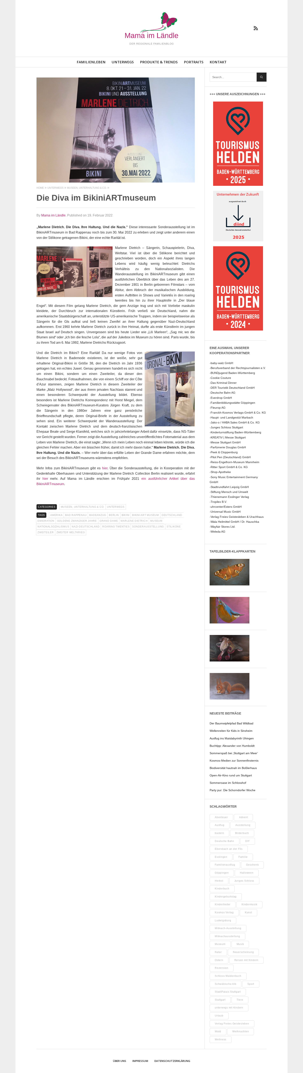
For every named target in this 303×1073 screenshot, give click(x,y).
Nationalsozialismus (53, 526)
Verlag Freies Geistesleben (232, 1023)
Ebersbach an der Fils (229, 849)
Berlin (114, 515)
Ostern (219, 960)
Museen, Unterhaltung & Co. (83, 506)
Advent (243, 817)
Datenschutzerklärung (172, 1061)
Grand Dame (109, 520)
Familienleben (91, 62)
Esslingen (221, 857)
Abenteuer (221, 817)
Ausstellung (242, 825)
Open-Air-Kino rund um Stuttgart (231, 775)
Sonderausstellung (148, 526)
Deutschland (172, 515)
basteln (219, 833)
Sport (250, 984)
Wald (218, 1031)
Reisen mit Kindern (246, 960)
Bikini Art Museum (145, 515)
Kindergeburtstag (226, 896)
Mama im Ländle (53, 215)
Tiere (240, 999)
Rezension (221, 968)
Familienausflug (225, 864)
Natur (218, 952)
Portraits (193, 62)
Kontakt (218, 62)
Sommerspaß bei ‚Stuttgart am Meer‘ (234, 753)
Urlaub (219, 1015)
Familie (243, 857)
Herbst (219, 880)
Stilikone (174, 526)
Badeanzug (97, 515)
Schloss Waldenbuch (228, 976)
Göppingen (222, 872)
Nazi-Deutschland (86, 526)
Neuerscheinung (243, 952)
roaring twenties (115, 526)
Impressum (140, 1061)
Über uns (119, 1061)
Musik (240, 944)
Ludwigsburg (223, 920)
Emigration (46, 520)
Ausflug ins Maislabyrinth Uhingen (232, 738)
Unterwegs (123, 62)
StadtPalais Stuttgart (228, 991)
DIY (247, 841)
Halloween (247, 872)
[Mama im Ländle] (151, 26)
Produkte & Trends (159, 62)
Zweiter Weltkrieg (70, 532)
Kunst (248, 912)
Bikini (126, 515)
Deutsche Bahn (224, 841)
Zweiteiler (46, 532)
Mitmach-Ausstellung (228, 928)
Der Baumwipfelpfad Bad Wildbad (231, 723)
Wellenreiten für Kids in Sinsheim (231, 730)
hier (104, 468)
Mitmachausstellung (227, 936)
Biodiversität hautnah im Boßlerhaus (233, 768)
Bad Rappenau (76, 515)
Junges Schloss (244, 880)
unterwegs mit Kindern (229, 1007)
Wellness (220, 1039)
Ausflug (219, 825)
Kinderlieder (222, 904)
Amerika (56, 515)
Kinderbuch (222, 888)
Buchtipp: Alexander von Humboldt (232, 745)
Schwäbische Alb (225, 984)
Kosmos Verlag (224, 912)
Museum (156, 520)
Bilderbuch (242, 833)
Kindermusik (249, 904)
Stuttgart (220, 999)
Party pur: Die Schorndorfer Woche (232, 790)
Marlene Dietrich (134, 520)
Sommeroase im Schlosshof (228, 782)
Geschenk (252, 864)
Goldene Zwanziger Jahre (77, 520)
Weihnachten (240, 1031)
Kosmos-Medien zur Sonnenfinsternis (234, 760)
